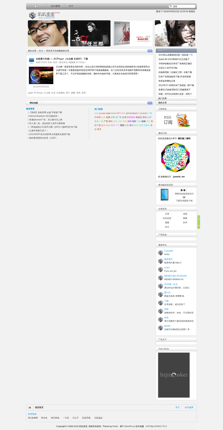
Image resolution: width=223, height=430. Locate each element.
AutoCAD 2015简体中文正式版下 (174, 59)
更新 (125, 121)
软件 (55, 62)
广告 (106, 121)
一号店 (66, 418)
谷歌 (127, 125)
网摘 (185, 218)
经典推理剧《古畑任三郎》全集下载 (175, 72)
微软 (111, 121)
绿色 (78, 93)
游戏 (129, 121)
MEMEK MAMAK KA (173, 279)
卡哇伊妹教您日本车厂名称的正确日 (175, 63)
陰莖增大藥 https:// (172, 262)
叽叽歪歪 (131, 117)
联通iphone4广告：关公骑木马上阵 (45, 119)
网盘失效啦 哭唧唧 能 (174, 296)
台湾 (124, 117)
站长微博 (55, 6)
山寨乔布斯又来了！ (38, 130)
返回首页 (39, 407)
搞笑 (115, 121)
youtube (144, 113)
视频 (122, 125)
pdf (127, 113)
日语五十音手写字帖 (168, 68)
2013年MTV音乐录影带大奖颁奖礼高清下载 (49, 134)
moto (113, 113)
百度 (139, 121)
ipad (108, 113)
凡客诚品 (98, 418)
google (102, 113)
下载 (150, 113)
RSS (150, 51)
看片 (68, 93)
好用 (149, 117)
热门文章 (162, 98)
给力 (103, 125)
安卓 (96, 121)
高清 (99, 129)
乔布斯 (97, 117)
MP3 (118, 113)
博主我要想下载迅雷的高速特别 (179, 321)
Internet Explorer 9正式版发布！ (44, 116)
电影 (134, 121)
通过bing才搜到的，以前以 (176, 287)
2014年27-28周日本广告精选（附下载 (176, 85)
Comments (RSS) (150, 103)
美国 (113, 125)
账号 (131, 125)
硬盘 (148, 121)
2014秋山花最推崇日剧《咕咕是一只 (176, 55)
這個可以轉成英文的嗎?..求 (177, 329)
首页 (41, 51)
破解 (73, 93)
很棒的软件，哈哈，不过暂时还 (179, 313)
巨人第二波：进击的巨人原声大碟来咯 (47, 123)
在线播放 (60, 93)
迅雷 (84, 93)
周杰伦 (139, 117)
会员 (53, 93)
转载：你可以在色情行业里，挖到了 (175, 94)
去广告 (118, 117)
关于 (71, 6)
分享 (113, 117)
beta (96, 113)
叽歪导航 (86, 418)
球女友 (44, 418)
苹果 (117, 125)
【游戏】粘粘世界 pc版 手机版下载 (45, 112)
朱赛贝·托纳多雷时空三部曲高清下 (175, 89)
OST (123, 113)
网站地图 (34, 103)
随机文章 (162, 102)
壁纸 (145, 117)
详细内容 (64, 48)
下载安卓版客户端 (184, 200)
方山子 (75, 418)
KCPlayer (38, 93)
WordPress (129, 426)
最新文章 (162, 50)
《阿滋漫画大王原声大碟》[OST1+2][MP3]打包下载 (53, 127)
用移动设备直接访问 (184, 194)
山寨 (101, 121)
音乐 (167, 227)
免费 (108, 117)
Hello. (167, 254)
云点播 (47, 93)
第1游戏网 (33, 418)
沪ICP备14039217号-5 (156, 426)
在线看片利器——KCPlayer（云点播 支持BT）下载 (62, 59)
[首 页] (36, 6)
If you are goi (170, 271)
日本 (120, 121)
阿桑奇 (147, 125)
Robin (115, 426)
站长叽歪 (167, 218)
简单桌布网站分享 (167, 81)
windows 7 (134, 113)
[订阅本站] (175, 127)
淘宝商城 (55, 418)
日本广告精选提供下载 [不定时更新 (175, 76)
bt (32, 93)
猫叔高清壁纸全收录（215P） (43, 138)
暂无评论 (63, 62)
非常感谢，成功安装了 (174, 304)
